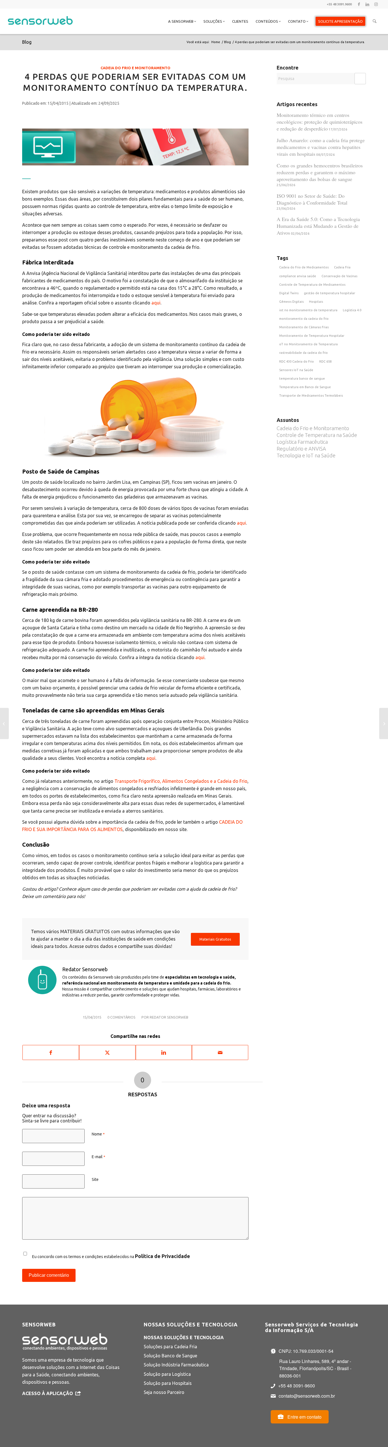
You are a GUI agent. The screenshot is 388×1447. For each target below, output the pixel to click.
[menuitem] (182, 21)
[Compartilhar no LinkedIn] (164, 1052)
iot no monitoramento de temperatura (308, 310)
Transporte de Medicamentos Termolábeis (311, 395)
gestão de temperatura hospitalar (329, 293)
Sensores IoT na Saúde (296, 370)
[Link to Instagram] (376, 4)
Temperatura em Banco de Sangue (305, 387)
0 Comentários (121, 1017)
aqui (155, 302)
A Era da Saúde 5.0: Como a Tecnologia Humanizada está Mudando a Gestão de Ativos (318, 226)
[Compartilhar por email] (220, 1052)
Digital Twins (289, 293)
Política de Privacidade (162, 1256)
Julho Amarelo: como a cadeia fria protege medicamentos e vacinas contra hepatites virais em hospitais (321, 147)
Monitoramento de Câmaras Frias (304, 327)
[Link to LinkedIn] (367, 4)
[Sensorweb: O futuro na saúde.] (4, 723)
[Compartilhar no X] (107, 1052)
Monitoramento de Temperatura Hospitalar (311, 335)
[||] (135, 144)
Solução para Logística (167, 1374)
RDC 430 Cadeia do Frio (296, 361)
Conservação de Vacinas (339, 276)
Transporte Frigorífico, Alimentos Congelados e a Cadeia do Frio (180, 781)
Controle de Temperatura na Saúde (317, 435)
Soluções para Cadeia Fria (170, 1346)
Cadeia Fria (342, 267)
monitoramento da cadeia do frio (304, 318)
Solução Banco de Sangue (170, 1355)
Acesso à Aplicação (47, 1393)
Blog (27, 42)
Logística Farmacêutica (302, 442)
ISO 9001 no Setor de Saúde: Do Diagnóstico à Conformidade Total (312, 199)
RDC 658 (325, 361)
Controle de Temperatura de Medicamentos (312, 284)
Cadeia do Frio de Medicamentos (304, 267)
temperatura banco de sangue (302, 378)
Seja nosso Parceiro (164, 1392)
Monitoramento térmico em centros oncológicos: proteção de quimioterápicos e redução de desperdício (319, 122)
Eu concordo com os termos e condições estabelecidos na (111, 1256)
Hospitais (316, 301)
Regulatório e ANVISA (301, 448)
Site (95, 1179)
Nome (98, 1134)
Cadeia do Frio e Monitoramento (135, 68)
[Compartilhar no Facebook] (50, 1052)
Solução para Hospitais (168, 1383)
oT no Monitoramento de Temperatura (308, 344)
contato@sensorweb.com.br (307, 1396)
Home (215, 42)
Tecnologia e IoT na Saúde (306, 455)
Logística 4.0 (352, 310)
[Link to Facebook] (359, 4)
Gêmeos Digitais (291, 301)
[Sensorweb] (40, 28)
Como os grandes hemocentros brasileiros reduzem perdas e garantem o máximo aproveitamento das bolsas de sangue (320, 172)
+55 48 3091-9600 (296, 1385)
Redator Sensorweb (169, 1017)
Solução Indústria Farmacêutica (176, 1364)
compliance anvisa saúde (297, 276)
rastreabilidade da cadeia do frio (303, 352)
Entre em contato (304, 1417)
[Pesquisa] (374, 21)
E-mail (98, 1156)
